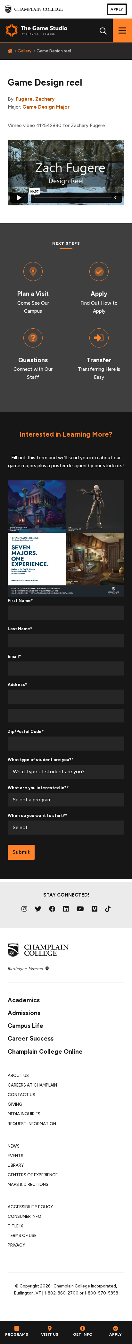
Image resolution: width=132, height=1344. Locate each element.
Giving (15, 1104)
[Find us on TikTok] (108, 909)
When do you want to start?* (37, 815)
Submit (21, 852)
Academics (24, 1000)
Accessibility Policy (30, 1206)
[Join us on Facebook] (52, 909)
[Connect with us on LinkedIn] (66, 909)
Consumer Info (24, 1216)
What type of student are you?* (40, 759)
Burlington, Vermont (26, 968)
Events (15, 1155)
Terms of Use (22, 1235)
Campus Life (25, 1025)
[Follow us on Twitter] (38, 909)
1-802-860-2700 (61, 1293)
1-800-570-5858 (101, 1293)
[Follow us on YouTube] (80, 909)
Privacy (16, 1245)
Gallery (24, 51)
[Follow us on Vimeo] (94, 909)
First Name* (20, 600)
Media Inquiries (24, 1113)
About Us (18, 1075)
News (14, 1146)
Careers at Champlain (32, 1085)
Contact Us (21, 1094)
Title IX (15, 1226)
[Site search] (103, 30)
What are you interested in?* (38, 787)
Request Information (32, 1123)
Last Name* (20, 628)
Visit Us (49, 1334)
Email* (14, 656)
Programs (16, 1334)
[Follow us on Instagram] (24, 909)
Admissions (24, 1013)
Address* (17, 684)
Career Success (31, 1038)
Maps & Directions (28, 1184)
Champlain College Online (45, 1051)
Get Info (82, 1334)
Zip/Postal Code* (26, 731)
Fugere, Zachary (35, 99)
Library (16, 1165)
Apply (117, 9)
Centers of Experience (33, 1174)
